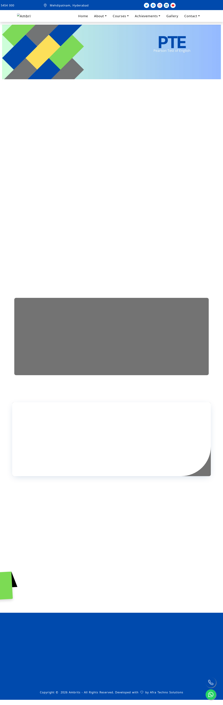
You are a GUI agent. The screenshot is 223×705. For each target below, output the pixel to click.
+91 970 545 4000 (181, 668)
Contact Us (72, 675)
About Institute (75, 652)
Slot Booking (73, 669)
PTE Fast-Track (124, 669)
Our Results (73, 663)
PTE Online (122, 675)
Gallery (172, 16)
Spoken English (176, 561)
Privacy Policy (74, 687)
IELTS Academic (125, 652)
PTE (68, 561)
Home (83, 16)
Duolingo (122, 561)
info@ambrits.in (179, 662)
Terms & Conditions (79, 681)
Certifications (74, 657)
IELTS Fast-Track (126, 657)
